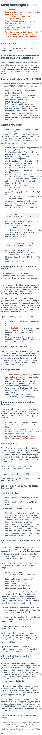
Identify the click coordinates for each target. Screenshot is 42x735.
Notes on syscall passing (14, 23)
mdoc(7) (29, 375)
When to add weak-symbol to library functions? (23, 32)
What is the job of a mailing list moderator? (21, 36)
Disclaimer (13, 723)
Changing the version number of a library (20, 21)
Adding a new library (13, 19)
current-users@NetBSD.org (15, 327)
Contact (5, 723)
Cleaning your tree (12, 30)
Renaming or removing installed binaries (20, 27)
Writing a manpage (12, 25)
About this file (10, 10)
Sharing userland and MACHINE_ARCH (20, 16)
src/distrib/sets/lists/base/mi (19, 425)
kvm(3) (30, 111)
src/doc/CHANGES (18, 261)
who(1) (32, 383)
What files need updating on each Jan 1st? (21, 34)
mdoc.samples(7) (15, 375)
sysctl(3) (19, 93)
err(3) (19, 386)
